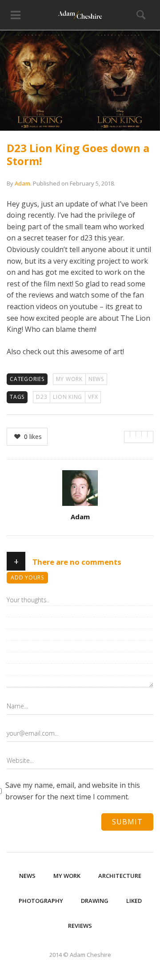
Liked (134, 901)
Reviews (80, 926)
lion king (67, 397)
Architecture (119, 876)
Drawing (94, 901)
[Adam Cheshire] (80, 14)
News (96, 379)
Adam (22, 183)
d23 (41, 397)
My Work (69, 379)
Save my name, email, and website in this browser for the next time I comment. (72, 791)
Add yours (27, 577)
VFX (93, 397)
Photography (41, 901)
